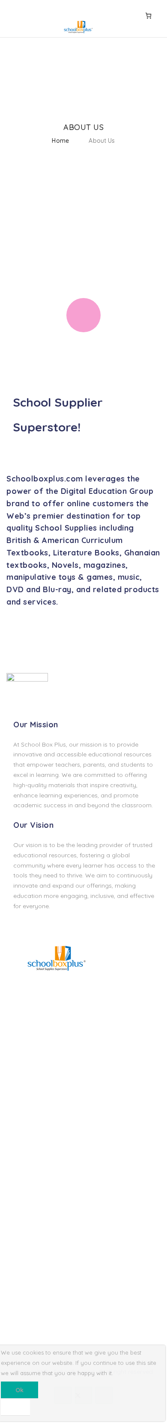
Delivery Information (34, 1165)
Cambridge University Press (45, 1109)
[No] (15, 1407)
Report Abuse (25, 1293)
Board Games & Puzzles (40, 1052)
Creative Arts (24, 1066)
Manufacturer (25, 1209)
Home (60, 141)
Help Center (23, 1264)
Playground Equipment (39, 1095)
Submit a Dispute (30, 1308)
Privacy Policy (26, 1194)
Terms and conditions (37, 1180)
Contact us (22, 1279)
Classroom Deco (30, 1081)
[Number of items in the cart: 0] (148, 15)
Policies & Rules (28, 1322)
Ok (19, 1390)
